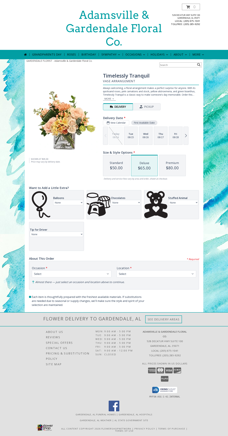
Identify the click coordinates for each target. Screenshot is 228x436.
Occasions (134, 54)
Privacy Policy (145, 428)
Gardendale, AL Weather (96, 420)
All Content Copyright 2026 (81, 428)
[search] (198, 65)
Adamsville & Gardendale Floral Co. (114, 28)
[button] (191, 7)
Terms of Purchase (171, 428)
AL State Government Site (131, 420)
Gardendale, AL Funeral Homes (96, 414)
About (179, 54)
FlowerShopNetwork (116, 428)
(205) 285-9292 (191, 24)
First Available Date (144, 122)
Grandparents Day (47, 54)
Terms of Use (124, 430)
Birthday (88, 54)
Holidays (158, 54)
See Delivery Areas (164, 319)
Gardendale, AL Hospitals (135, 414)
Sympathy (109, 54)
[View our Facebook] (114, 410)
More (196, 54)
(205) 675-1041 (191, 21)
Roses (71, 54)
